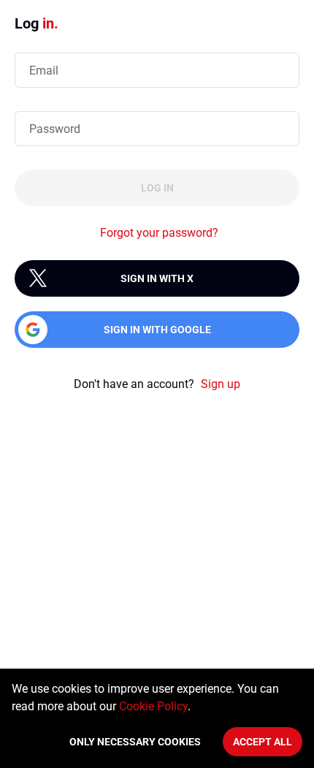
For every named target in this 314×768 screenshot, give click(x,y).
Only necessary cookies (135, 742)
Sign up (220, 384)
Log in (157, 188)
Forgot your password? (159, 233)
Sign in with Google (157, 329)
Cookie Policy (153, 706)
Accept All (262, 742)
